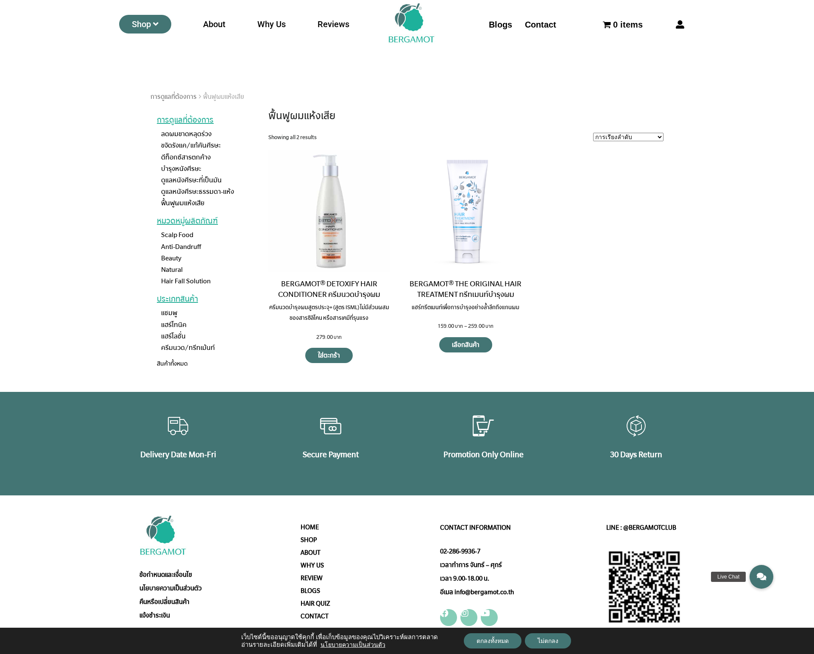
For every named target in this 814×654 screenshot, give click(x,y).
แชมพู (169, 312)
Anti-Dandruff (181, 246)
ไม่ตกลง (548, 640)
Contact (540, 24)
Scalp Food (177, 234)
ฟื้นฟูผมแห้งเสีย (182, 203)
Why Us (271, 24)
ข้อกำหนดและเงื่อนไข (165, 575)
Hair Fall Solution (186, 281)
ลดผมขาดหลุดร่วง (186, 134)
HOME (310, 527)
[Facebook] (448, 617)
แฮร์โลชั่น (173, 336)
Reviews (333, 24)
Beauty (171, 258)
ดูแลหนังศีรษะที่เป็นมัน (191, 180)
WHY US (312, 565)
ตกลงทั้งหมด (493, 640)
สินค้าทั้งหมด (172, 364)
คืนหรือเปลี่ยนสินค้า (164, 602)
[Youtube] (489, 617)
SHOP (309, 540)
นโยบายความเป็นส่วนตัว (170, 588)
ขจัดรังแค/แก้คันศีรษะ (191, 145)
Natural (172, 269)
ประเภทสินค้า (177, 299)
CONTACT (315, 616)
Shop (141, 24)
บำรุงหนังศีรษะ (181, 168)
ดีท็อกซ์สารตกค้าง (186, 157)
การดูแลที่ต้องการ (174, 97)
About (214, 24)
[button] (761, 577)
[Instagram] (468, 617)
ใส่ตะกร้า (329, 355)
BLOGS (310, 591)
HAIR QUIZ (315, 603)
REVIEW (312, 578)
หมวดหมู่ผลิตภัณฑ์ (187, 221)
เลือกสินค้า (465, 345)
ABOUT (311, 553)
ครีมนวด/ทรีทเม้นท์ (188, 347)
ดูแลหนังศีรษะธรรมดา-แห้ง (197, 191)
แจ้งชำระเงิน (154, 615)
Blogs (500, 24)
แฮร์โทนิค (174, 324)
